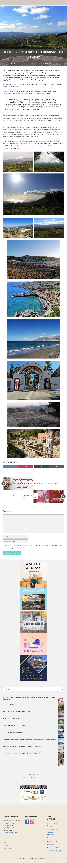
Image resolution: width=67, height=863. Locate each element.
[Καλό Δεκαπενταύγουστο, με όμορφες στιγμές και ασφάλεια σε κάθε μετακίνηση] (61, 741)
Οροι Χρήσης (7, 848)
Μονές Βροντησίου (41, 146)
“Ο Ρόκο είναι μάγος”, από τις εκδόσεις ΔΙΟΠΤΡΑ (25, 496)
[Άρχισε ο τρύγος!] (61, 706)
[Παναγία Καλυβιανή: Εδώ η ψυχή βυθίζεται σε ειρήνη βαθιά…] (61, 755)
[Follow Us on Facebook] (27, 822)
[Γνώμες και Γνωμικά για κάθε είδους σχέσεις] (61, 713)
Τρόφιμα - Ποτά (52, 841)
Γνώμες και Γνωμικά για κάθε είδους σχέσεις (17, 711)
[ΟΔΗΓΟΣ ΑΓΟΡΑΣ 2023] (33, 587)
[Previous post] (3, 483)
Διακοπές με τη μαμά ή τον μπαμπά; (14, 725)
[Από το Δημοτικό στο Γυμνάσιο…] (61, 734)
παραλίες (36, 77)
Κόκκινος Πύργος (46, 77)
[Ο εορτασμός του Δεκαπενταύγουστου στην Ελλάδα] (61, 762)
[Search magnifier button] (62, 689)
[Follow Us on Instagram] (32, 822)
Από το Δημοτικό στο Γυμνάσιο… (14, 732)
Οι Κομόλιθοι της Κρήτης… (11, 718)
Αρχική (5, 842)
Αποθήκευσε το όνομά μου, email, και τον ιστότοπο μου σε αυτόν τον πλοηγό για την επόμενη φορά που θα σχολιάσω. (32, 546)
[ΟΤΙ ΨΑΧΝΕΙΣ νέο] (33, 654)
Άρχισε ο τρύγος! (8, 704)
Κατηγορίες (33, 774)
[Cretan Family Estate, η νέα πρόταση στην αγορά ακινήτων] (61, 748)
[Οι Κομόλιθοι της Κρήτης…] (61, 720)
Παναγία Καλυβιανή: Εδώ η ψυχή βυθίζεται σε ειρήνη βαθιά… (22, 753)
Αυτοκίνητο (50, 844)
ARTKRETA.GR (46, 858)
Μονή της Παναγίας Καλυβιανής (50, 141)
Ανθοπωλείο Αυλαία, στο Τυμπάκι (44, 483)
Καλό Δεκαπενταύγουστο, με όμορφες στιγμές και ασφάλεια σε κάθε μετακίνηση (29, 739)
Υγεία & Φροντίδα (52, 829)
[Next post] (63, 496)
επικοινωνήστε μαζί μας (11, 832)
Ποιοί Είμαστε (7, 845)
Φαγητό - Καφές (52, 838)
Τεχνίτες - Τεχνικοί (53, 847)
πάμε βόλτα (17, 63)
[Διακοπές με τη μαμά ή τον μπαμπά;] (61, 727)
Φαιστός (5, 87)
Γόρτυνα (15, 87)
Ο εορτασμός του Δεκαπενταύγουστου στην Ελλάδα (20, 760)
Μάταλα (12, 80)
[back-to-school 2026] (33, 632)
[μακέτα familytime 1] (33, 681)
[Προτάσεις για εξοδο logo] (33, 610)
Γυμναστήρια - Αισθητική (54, 851)
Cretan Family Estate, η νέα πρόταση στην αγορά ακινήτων (22, 746)
